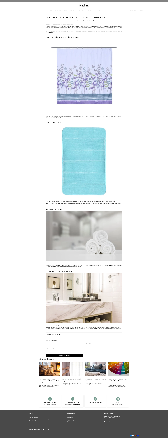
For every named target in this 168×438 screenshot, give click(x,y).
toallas (117, 27)
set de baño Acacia (100, 327)
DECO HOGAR (82, 10)
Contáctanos (31, 416)
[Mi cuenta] (142, 5)
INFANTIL (98, 10)
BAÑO (65, 10)
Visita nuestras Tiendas (33, 417)
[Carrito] (139, 5)
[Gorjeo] (55, 334)
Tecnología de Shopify (46, 435)
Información (69, 421)
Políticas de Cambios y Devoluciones (74, 419)
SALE (51, 10)
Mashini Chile (39, 435)
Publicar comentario (64, 355)
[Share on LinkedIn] (60, 334)
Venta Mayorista (32, 420)
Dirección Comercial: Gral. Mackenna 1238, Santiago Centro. (40, 419)
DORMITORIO (58, 10)
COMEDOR (90, 10)
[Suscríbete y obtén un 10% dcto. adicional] (84, 1)
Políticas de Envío (70, 417)
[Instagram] (46, 429)
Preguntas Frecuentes (71, 416)
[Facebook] (53, 334)
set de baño (100, 27)
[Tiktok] (48, 429)
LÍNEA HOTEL (72, 10)
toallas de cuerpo (49, 329)
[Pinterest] (57, 334)
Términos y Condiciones (71, 420)
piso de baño (83, 329)
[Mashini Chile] (84, 5)
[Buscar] (136, 5)
